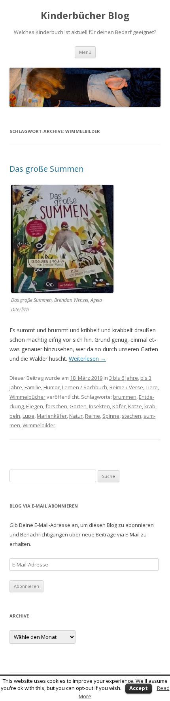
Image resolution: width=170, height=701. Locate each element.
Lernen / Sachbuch (84, 387)
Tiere (151, 387)
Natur (76, 415)
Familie (33, 387)
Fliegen (34, 406)
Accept (138, 688)
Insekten (99, 406)
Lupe (28, 415)
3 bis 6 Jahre (123, 377)
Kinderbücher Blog (85, 15)
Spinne (110, 415)
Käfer (119, 406)
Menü (85, 52)
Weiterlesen (87, 358)
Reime (92, 415)
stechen (131, 415)
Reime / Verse (126, 387)
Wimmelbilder (39, 425)
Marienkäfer (52, 415)
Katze (135, 406)
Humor (51, 387)
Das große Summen (46, 168)
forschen (56, 406)
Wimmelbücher (27, 396)
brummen (124, 396)
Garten (78, 406)
